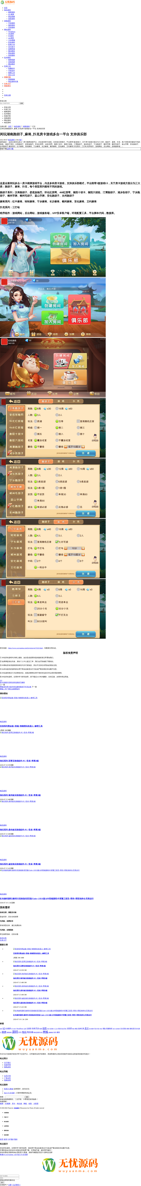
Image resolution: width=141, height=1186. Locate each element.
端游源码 (11, 25)
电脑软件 (11, 68)
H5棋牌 (8, 1028)
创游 (40, 1028)
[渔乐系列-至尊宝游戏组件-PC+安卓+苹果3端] (17, 732)
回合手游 (63, 1028)
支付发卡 (11, 47)
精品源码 (7, 10)
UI (12, 1028)
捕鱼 (104, 1028)
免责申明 (7, 1065)
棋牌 (4, 1032)
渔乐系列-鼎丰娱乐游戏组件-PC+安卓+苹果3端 (20, 830)
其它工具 (11, 75)
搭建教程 (109, 1028)
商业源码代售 (13, 81)
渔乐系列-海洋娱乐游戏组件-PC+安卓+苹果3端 (20, 795)
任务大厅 (3, 940)
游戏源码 (7, 21)
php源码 (11, 33)
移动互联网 (37, 1032)
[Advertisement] (70, 164)
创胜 (44, 1028)
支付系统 (123, 1028)
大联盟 (69, 1028)
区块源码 (11, 42)
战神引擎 (81, 1028)
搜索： (2, 1097)
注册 (10, 1185)
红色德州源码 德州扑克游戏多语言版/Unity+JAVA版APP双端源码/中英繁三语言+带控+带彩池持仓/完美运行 (47, 898)
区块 (48, 1028)
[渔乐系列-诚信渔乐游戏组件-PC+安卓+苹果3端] (18, 836)
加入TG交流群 (9, 1093)
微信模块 (11, 51)
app (1, 1028)
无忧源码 (16, 1108)
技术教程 (7, 57)
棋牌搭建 (11, 60)
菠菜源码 (11, 19)
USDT (14, 1028)
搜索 (21, 103)
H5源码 (11, 36)
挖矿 (101, 1028)
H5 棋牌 (11, 14)
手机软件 (11, 70)
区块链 (52, 1028)
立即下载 (10, 149)
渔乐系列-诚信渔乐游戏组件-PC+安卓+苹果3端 (20, 864)
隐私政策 (7, 1067)
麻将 (23, 682)
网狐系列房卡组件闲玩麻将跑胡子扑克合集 (15, 687)
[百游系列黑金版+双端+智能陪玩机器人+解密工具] (18, 698)
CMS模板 (11, 40)
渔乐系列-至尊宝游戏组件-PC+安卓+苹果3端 (19, 761)
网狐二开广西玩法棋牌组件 (10, 689)
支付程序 (117, 1028)
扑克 (8, 682)
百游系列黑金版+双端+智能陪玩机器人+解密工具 (21, 726)
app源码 (11, 38)
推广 (21, 140)
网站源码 (7, 29)
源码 (15, 1031)
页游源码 (11, 27)
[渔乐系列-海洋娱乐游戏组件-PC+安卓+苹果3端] (18, 767)
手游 (95, 1028)
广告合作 (7, 1078)
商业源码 (11, 53)
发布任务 (3, 938)
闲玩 (11, 682)
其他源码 (11, 55)
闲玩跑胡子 (17, 682)
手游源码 (11, 23)
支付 (114, 1028)
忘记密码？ (16, 1185)
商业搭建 (11, 16)
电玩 (24, 1032)
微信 (73, 1028)
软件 (55, 1032)
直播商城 (11, 49)
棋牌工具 (11, 73)
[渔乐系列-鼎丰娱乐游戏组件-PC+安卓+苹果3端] (18, 801)
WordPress (11, 32)
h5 (4, 1028)
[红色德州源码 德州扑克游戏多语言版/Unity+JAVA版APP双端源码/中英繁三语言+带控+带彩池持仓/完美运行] (40, 870)
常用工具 (7, 66)
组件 (41, 1032)
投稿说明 (7, 1080)
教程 (128, 1028)
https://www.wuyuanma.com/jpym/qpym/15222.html (25, 648)
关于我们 (7, 1063)
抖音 (98, 1028)
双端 (59, 1028)
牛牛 (20, 1032)
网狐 (45, 1031)
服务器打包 (133, 1028)
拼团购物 (11, 79)
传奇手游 (35, 1028)
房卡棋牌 (91, 1028)
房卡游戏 (3, 682)
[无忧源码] (7, 4)
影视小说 (11, 44)
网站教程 (11, 64)
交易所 (29, 1028)
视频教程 (51, 1032)
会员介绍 (7, 1076)
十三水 (56, 1028)
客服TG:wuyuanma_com (8, 1154)
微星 (76, 1028)
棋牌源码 (11, 12)
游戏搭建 (11, 62)
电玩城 (30, 1032)
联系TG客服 (8, 1089)
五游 (25, 1028)
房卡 (87, 1028)
